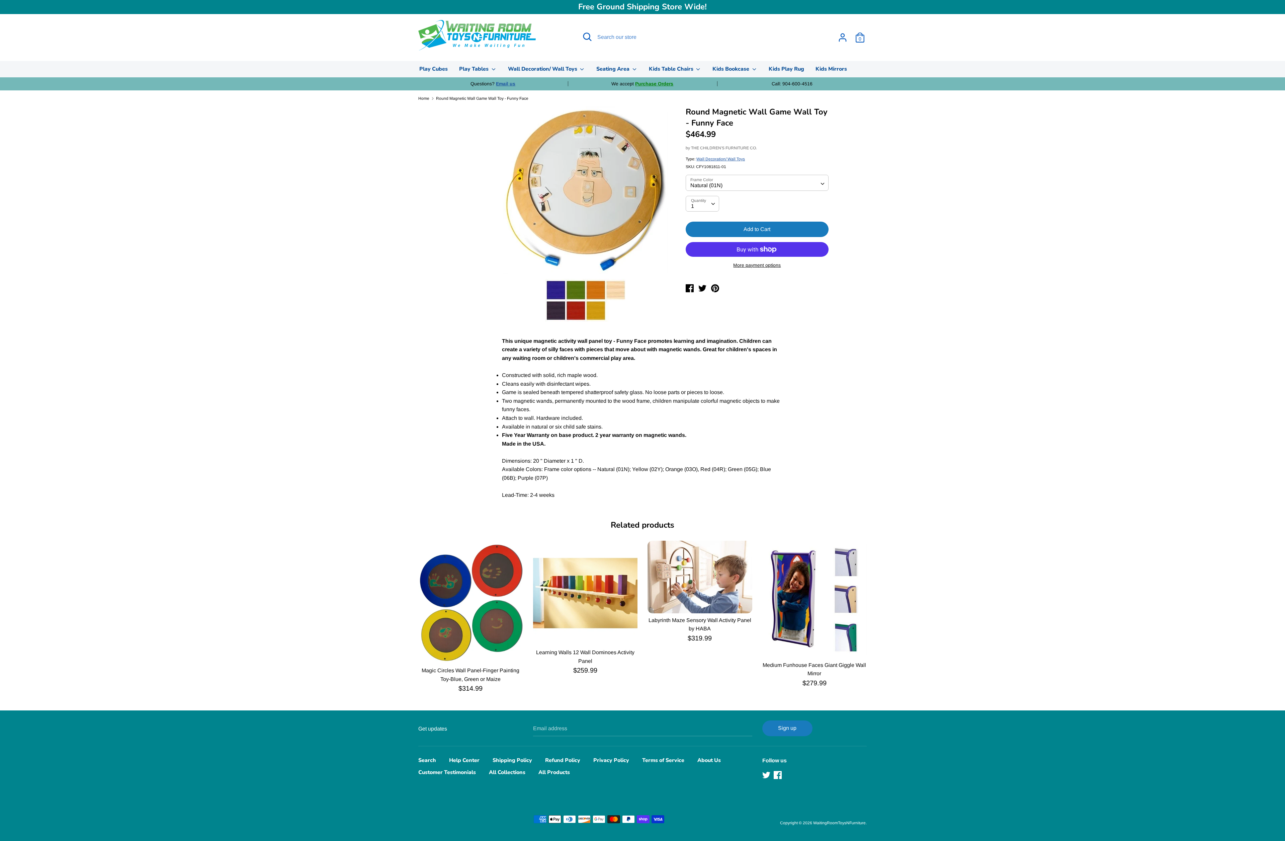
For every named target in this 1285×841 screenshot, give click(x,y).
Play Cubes (433, 69)
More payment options (757, 265)
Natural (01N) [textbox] (706, 185)
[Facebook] (778, 775)
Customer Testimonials (447, 772)
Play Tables (474, 69)
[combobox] (757, 183)
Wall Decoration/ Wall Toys (543, 69)
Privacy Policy (611, 760)
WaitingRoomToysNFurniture (839, 823)
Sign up (787, 728)
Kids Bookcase (731, 69)
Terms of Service (663, 760)
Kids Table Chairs (672, 69)
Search (427, 760)
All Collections (507, 772)
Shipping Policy (512, 760)
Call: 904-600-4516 (792, 83)
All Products (554, 772)
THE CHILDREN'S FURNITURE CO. (724, 148)
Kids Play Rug (786, 69)
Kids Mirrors (831, 69)
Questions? (492, 83)
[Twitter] (767, 775)
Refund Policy (562, 760)
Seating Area (613, 69)
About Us (709, 760)
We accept (642, 83)
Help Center (464, 760)
